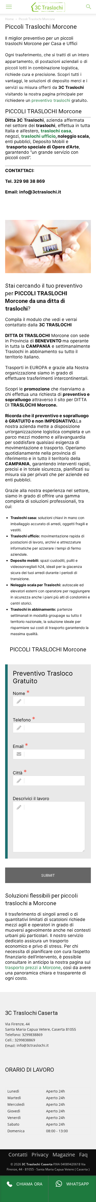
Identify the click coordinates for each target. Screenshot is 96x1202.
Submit (48, 875)
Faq (83, 1154)
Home (9, 19)
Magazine (63, 1154)
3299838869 (25, 1040)
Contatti (17, 1154)
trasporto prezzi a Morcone (33, 967)
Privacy (39, 1154)
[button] (9, 7)
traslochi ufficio (38, 136)
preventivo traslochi (50, 100)
